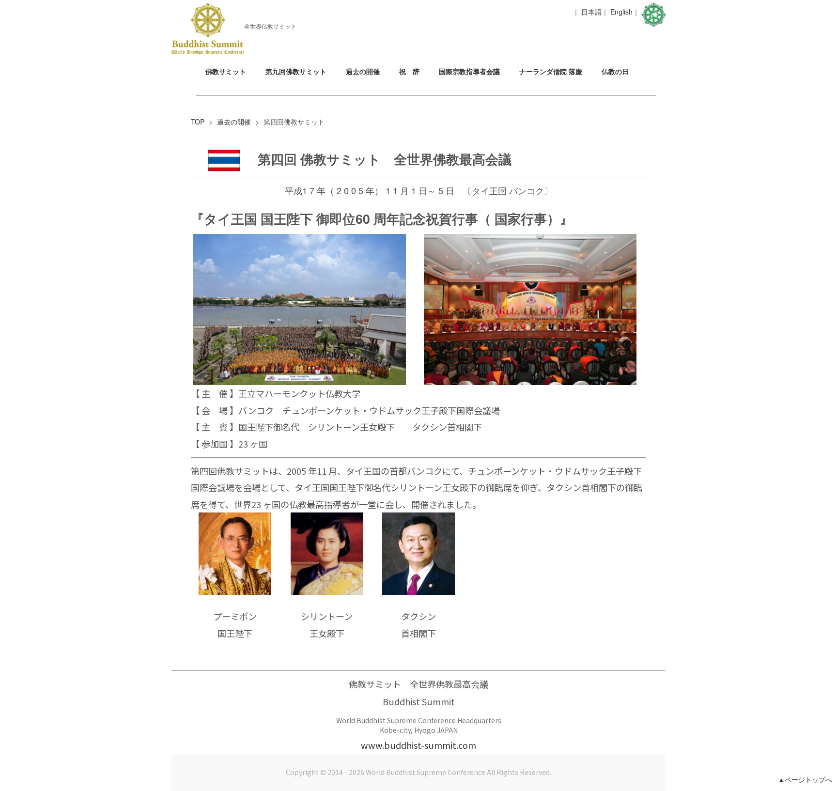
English (621, 11)
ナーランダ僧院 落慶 (550, 71)
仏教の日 (615, 71)
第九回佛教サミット (295, 71)
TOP (197, 121)
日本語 (591, 11)
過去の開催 (363, 71)
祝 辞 (409, 71)
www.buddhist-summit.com (418, 745)
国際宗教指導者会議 (469, 71)
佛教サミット (225, 71)
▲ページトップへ (805, 779)
